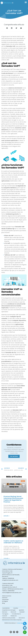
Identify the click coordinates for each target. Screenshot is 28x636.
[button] (25, 2)
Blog (3, 603)
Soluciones (5, 599)
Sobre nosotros (6, 596)
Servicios (4, 597)
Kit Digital (5, 601)
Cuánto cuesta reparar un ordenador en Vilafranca (13, 542)
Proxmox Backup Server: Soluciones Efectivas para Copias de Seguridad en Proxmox (13, 499)
